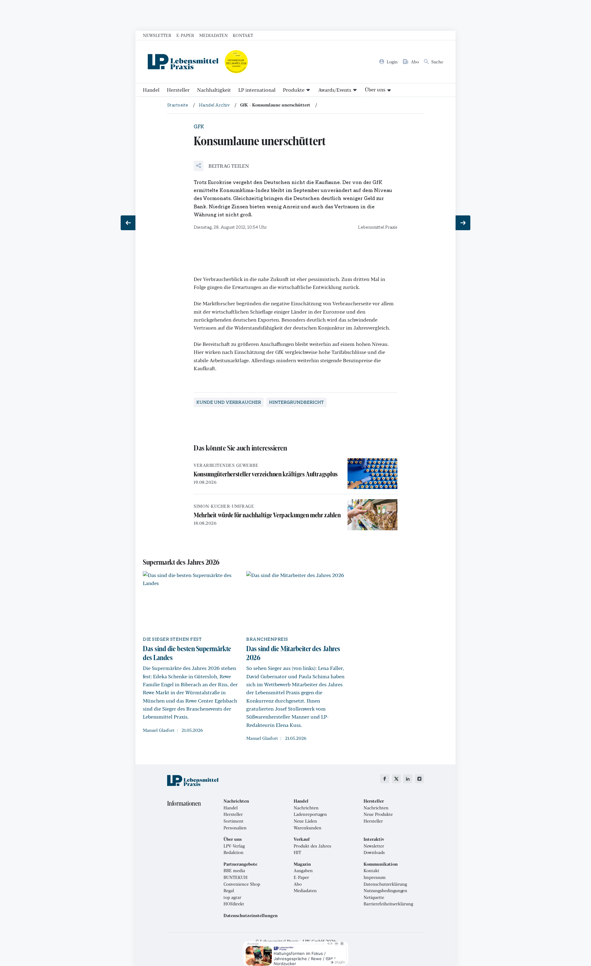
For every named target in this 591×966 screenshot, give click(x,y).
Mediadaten (213, 35)
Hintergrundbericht (296, 402)
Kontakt (243, 35)
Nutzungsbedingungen (385, 890)
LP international (256, 89)
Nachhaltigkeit (214, 89)
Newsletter (157, 35)
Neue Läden (305, 821)
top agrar (232, 897)
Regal (228, 890)
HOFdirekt (233, 904)
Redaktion (233, 852)
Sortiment (233, 821)
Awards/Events (334, 89)
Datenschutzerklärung (385, 884)
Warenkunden (307, 828)
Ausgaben (303, 870)
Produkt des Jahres (312, 846)
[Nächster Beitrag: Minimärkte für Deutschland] (463, 222)
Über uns (375, 89)
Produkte (293, 89)
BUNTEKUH (235, 877)
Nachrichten (306, 808)
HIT (297, 852)
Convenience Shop (241, 884)
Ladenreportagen (310, 814)
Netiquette (374, 897)
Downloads (374, 852)
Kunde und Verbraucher (228, 402)
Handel (151, 89)
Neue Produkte (378, 814)
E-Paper (185, 35)
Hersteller (178, 89)
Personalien (235, 828)
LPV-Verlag (234, 846)
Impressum (375, 877)
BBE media (234, 870)
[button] (221, 166)
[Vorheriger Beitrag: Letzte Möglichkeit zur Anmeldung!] (128, 222)
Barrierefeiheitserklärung (388, 904)
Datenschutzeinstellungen (250, 915)
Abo (298, 884)
